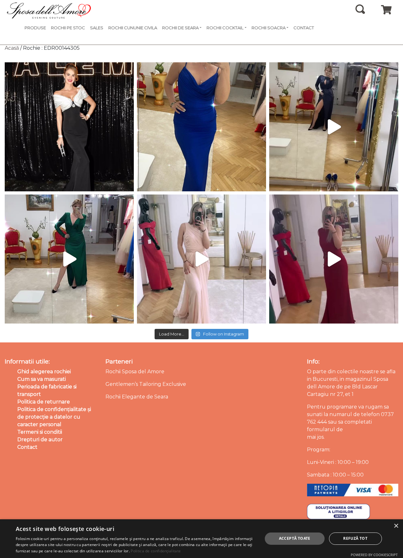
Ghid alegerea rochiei (44, 372)
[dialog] (201, 538)
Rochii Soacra (269, 27)
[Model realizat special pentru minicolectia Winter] (333, 126)
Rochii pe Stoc (68, 27)
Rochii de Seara (180, 27)
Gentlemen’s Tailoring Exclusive (145, 384)
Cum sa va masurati (41, 379)
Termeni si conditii (39, 432)
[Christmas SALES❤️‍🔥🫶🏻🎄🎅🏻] (201, 259)
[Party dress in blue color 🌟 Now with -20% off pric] (201, 126)
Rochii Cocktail (225, 27)
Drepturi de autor (40, 439)
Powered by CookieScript (374, 554)
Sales (96, 27)
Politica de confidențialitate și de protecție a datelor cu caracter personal (54, 416)
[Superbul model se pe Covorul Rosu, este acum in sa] (69, 126)
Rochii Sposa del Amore (134, 372)
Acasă (12, 48)
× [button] (396, 526)
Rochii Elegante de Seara (136, 397)
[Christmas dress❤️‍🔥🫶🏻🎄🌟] (333, 259)
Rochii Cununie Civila (132, 27)
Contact (303, 27)
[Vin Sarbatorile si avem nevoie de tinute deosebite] (69, 259)
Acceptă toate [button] (294, 538)
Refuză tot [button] (355, 538)
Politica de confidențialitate (156, 551)
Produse (35, 27)
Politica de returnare (43, 402)
